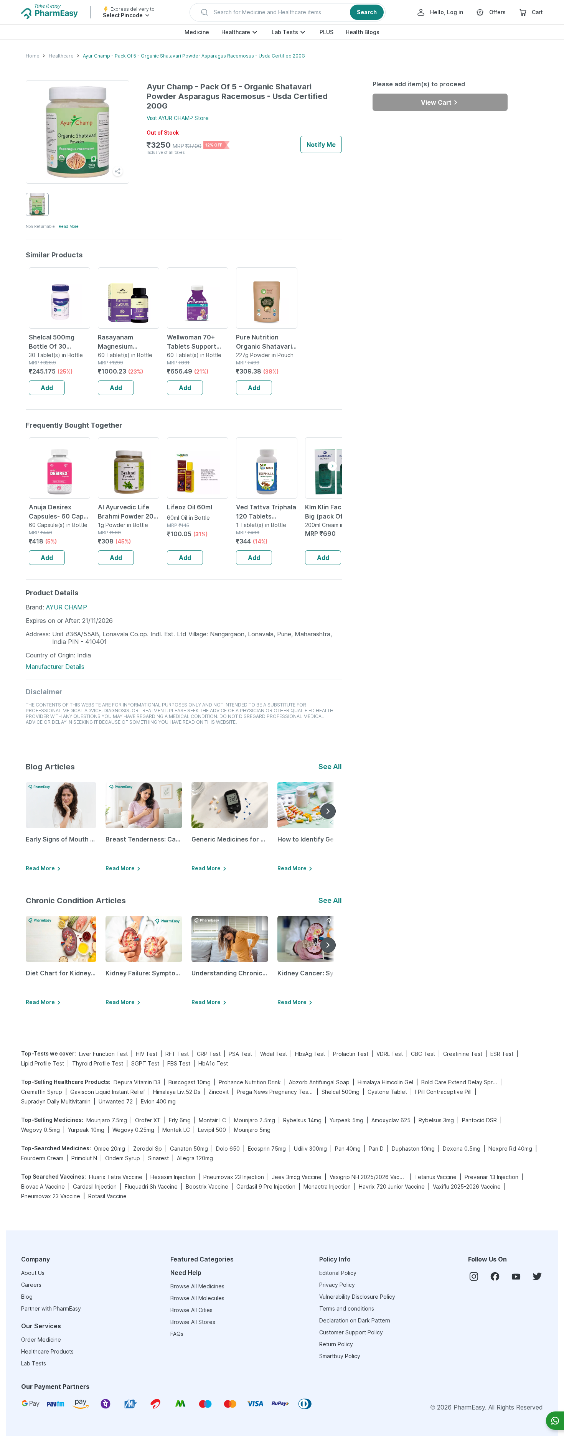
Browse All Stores (192, 1322)
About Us (33, 1273)
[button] (288, 12)
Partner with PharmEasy (51, 1308)
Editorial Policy (337, 1273)
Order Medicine (41, 1339)
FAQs (176, 1334)
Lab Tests (285, 32)
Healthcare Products (47, 1351)
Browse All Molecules (197, 1298)
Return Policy (336, 1344)
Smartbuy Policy (339, 1356)
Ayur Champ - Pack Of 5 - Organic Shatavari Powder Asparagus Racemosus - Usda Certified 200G (194, 56)
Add (47, 388)
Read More (69, 226)
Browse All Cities (191, 1310)
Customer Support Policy (351, 1332)
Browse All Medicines (197, 1286)
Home (33, 56)
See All (330, 766)
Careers (31, 1284)
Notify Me (321, 144)
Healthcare (235, 32)
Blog (27, 1296)
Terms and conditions (346, 1308)
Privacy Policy (337, 1284)
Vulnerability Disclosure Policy (357, 1296)
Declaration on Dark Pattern (354, 1320)
